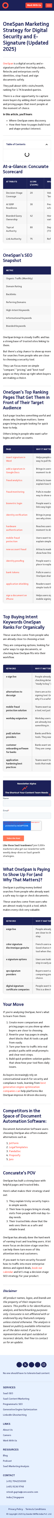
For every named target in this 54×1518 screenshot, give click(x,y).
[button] (46, 144)
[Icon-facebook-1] (19, 1364)
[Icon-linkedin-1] (37, 1364)
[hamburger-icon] (48, 5)
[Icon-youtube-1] (31, 1364)
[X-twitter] (25, 1364)
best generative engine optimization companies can (24, 1087)
